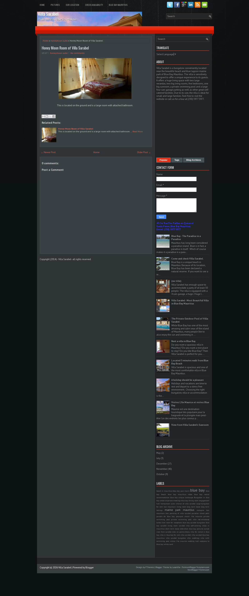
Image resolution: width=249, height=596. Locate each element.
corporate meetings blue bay (176, 500)
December (161, 463)
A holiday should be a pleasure (187, 380)
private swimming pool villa (184, 519)
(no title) (176, 281)
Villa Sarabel (48, 14)
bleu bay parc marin (181, 491)
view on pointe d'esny (181, 532)
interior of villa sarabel (186, 503)
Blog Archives (193, 160)
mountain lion (162, 513)
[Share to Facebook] (54, 116)
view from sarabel (163, 532)
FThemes (149, 567)
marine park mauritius (179, 510)
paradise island (198, 513)
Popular (163, 160)
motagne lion (203, 510)
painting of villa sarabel (180, 513)
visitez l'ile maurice (178, 541)
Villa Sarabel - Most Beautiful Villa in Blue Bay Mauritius (190, 302)
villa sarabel (186, 535)
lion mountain (170, 506)
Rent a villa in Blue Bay (183, 341)
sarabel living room (169, 525)
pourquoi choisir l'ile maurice (189, 516)
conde (162, 500)
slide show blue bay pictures (191, 528)
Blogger (89, 567)
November (161, 469)
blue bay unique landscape (181, 497)
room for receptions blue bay (178, 522)
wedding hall (193, 541)
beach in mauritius (164, 491)
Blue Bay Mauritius (118, 4)
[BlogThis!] (47, 116)
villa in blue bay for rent (170, 535)
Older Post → (144, 152)
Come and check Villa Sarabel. (187, 258)
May (158, 453)
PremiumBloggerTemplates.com (195, 567)
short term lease (172, 528)
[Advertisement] (187, 128)
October (160, 474)
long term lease (193, 506)
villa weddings (193, 538)
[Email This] (43, 116)
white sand (168, 544)
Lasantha (176, 567)
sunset (206, 528)
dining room (194, 500)
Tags (176, 160)
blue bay (197, 490)
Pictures (55, 4)
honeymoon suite (59, 40)
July (158, 458)
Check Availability (94, 4)
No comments (78, 53)
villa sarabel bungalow (176, 538)
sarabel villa (184, 525)
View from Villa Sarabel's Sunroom (190, 424)
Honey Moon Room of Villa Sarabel (65, 48)
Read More (138, 131)
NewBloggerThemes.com (198, 570)
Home (42, 4)
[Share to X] (50, 116)
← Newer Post (48, 152)
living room (181, 506)
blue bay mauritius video (180, 494)
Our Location (72, 4)
